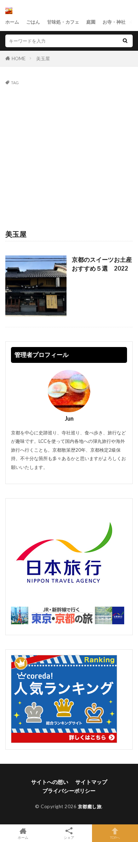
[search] (125, 41)
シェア (69, 837)
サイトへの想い (49, 782)
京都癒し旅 (90, 806)
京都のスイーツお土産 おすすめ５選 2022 (102, 264)
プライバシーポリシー (69, 790)
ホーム (12, 22)
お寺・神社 (114, 22)
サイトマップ (91, 782)
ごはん (33, 22)
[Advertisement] (69, 156)
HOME (18, 58)
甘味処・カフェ (63, 22)
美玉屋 (43, 58)
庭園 (91, 22)
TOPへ (115, 837)
